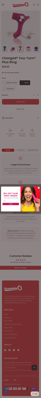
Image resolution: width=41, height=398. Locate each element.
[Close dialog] (39, 188)
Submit (10, 204)
